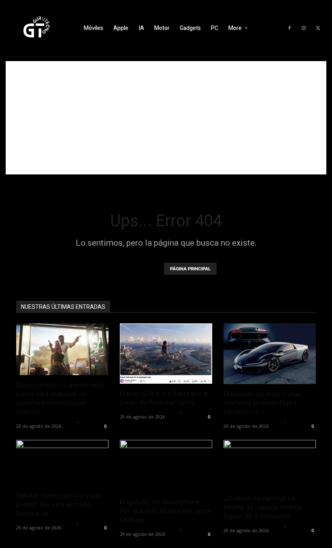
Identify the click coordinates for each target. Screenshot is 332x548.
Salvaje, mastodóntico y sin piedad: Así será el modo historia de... (58, 504)
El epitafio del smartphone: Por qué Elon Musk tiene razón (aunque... (165, 511)
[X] (318, 28)
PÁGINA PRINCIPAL (190, 269)
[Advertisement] (166, 117)
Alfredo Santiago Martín (45, 421)
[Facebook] (289, 28)
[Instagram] (304, 28)
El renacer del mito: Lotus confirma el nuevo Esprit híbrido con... (262, 403)
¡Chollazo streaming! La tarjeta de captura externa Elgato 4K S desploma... (262, 507)
